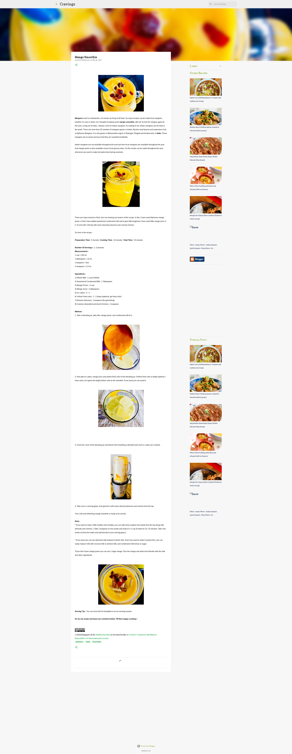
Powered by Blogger (147, 746)
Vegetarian (97, 642)
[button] (76, 65)
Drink (88, 642)
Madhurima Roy (102, 635)
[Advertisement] (121, 691)
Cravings (67, 4)
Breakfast (79, 642)
